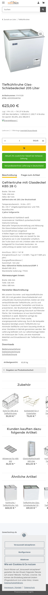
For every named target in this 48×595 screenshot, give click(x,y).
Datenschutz (29, 587)
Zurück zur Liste (10, 19)
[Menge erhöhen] (43, 140)
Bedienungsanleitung (11, 349)
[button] (38, 2)
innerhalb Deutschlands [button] (28, 130)
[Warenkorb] (43, 2)
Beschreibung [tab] (9, 175)
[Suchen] (43, 9)
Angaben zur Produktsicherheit (18, 370)
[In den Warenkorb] (4, 27)
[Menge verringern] (5, 140)
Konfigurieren (25, 552)
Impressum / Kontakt (13, 587)
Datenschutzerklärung (13, 583)
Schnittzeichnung (9, 354)
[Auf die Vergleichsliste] (40, 33)
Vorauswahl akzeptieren (24, 545)
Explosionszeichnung (11, 351)
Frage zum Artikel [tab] (30, 175)
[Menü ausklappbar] (3, 1)
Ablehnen (24, 559)
